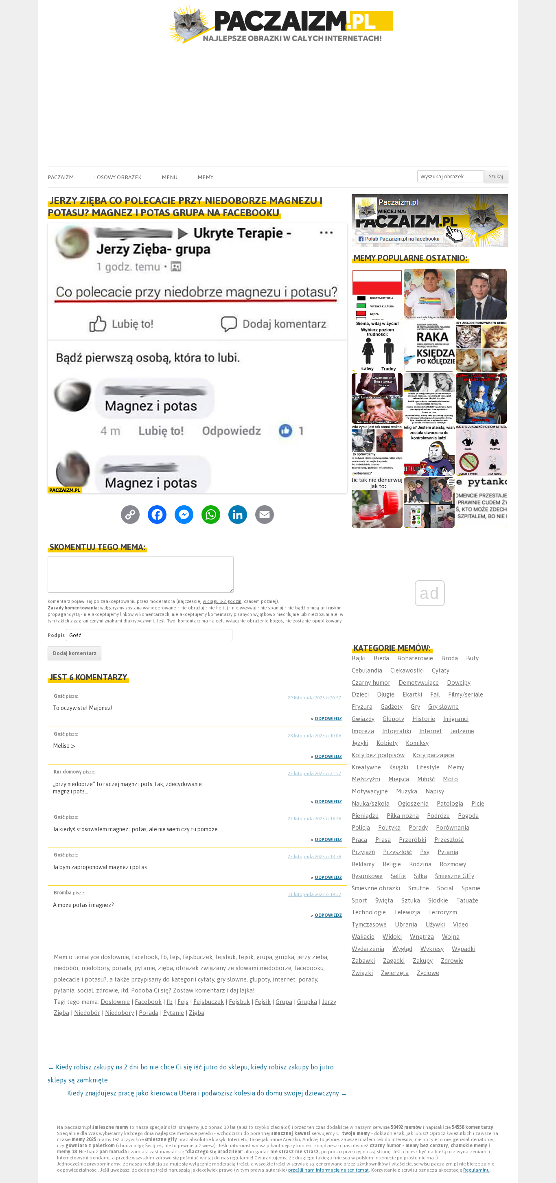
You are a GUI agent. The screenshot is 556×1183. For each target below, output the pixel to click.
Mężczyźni (366, 779)
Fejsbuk (239, 1001)
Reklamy (363, 864)
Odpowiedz (328, 718)
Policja (361, 827)
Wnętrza (422, 936)
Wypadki (463, 948)
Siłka (420, 875)
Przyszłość (397, 851)
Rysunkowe (367, 875)
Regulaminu (476, 1170)
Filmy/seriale (465, 694)
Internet (430, 730)
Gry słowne (443, 706)
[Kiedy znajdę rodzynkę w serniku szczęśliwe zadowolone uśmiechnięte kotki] (481, 346)
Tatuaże (467, 900)
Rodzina (420, 864)
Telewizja (407, 912)
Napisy (434, 791)
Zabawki (363, 960)
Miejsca (398, 779)
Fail (435, 694)
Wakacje (363, 936)
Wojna (451, 936)
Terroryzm (442, 912)
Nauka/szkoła (371, 803)
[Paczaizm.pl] (278, 24)
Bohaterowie (415, 658)
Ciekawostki (407, 670)
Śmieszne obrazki (376, 888)
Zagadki (394, 960)
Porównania (452, 827)
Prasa (383, 839)
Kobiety (387, 742)
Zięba (196, 1012)
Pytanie (173, 1012)
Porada (148, 1012)
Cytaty (440, 670)
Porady (418, 827)
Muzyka (406, 791)
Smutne (418, 888)
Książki (398, 767)
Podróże (438, 815)
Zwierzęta (395, 972)
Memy (205, 177)
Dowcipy (459, 682)
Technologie (369, 912)
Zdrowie (452, 960)
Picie (477, 803)
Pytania (448, 851)
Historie (423, 718)
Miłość (426, 779)
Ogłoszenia (413, 803)
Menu (169, 177)
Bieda (381, 658)
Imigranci (455, 718)
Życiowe (428, 972)
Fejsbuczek (208, 1001)
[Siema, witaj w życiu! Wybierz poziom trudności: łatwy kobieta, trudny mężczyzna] (377, 346)
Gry (415, 706)
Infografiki (396, 730)
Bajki (359, 658)
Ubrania (406, 924)
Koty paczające (433, 754)
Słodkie (438, 900)
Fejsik (263, 1001)
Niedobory (119, 1012)
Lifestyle (428, 767)
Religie (392, 864)
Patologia (450, 803)
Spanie (471, 888)
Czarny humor (371, 682)
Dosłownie (115, 1001)
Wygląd (402, 948)
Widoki (392, 936)
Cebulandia (367, 670)
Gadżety (392, 706)
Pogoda (468, 815)
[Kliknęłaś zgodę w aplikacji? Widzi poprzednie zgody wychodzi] (429, 502)
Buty (472, 658)
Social (445, 888)
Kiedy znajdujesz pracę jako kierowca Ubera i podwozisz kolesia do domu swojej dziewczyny (207, 1093)
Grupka (307, 1001)
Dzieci (360, 694)
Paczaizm (61, 177)
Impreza (363, 730)
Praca (359, 839)
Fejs (182, 1001)
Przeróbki (412, 839)
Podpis (56, 635)
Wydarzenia (368, 948)
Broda (449, 658)
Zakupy (423, 960)
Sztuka (410, 900)
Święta (384, 900)
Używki (435, 924)
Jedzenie (462, 730)
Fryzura (362, 706)
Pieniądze (365, 815)
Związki (362, 972)
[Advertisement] (278, 105)
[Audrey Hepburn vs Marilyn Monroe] (429, 398)
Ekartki (412, 694)
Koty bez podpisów (378, 754)
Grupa (284, 1001)
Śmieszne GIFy (454, 875)
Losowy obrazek (117, 177)
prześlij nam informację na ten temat (328, 1170)
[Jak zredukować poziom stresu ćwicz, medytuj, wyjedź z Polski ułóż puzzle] (481, 450)
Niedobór (87, 1012)
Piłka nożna (403, 815)
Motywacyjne (370, 791)
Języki (360, 742)
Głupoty (393, 718)
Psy (424, 851)
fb (169, 1001)
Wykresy (432, 948)
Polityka (389, 827)
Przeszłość (449, 839)
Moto (450, 779)
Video (460, 924)
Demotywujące (418, 682)
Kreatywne (366, 767)
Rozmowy (453, 864)
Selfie (398, 875)
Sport (359, 900)
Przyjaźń (363, 851)
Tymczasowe (369, 924)
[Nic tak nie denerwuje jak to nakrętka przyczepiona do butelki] (377, 502)
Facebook (148, 1001)
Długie (385, 694)
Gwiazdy (363, 718)
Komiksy (417, 742)
